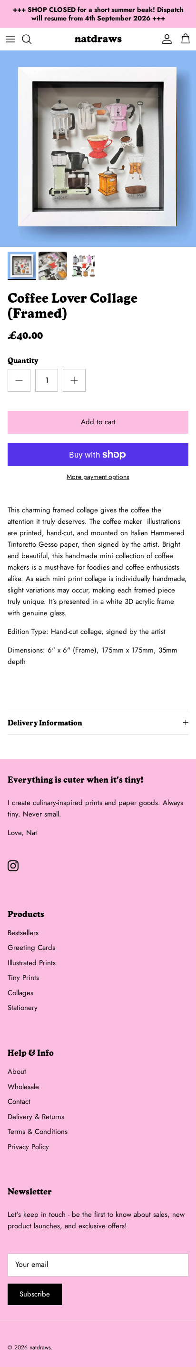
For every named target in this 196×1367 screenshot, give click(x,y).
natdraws (40, 1347)
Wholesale (23, 1086)
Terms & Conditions (38, 1131)
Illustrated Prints (32, 963)
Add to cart (98, 422)
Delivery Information (45, 722)
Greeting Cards (31, 947)
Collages (20, 993)
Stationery (23, 1007)
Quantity (23, 360)
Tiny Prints (23, 977)
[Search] (31, 39)
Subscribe (35, 1294)
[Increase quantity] (74, 380)
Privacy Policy (28, 1147)
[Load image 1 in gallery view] (98, 149)
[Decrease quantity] (19, 380)
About (17, 1071)
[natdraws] (98, 39)
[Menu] (10, 39)
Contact (19, 1101)
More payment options (98, 477)
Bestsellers (23, 933)
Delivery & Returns (36, 1117)
